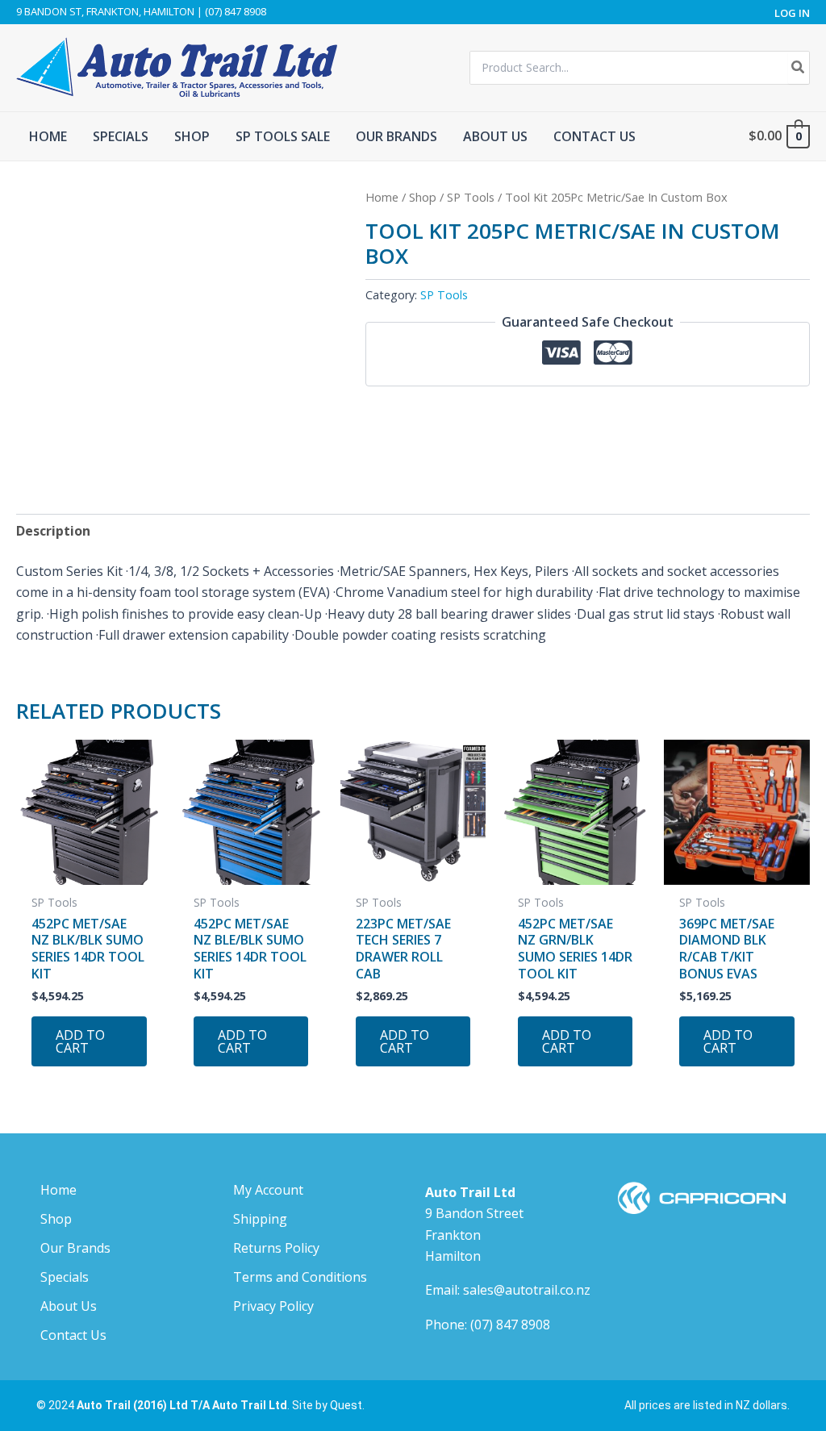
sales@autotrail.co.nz (526, 1290)
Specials (64, 1277)
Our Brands (75, 1248)
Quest (346, 1405)
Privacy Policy (273, 1306)
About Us (68, 1306)
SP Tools (470, 197)
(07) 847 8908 (510, 1324)
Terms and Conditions (300, 1277)
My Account (268, 1190)
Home (381, 197)
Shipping (260, 1219)
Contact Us (73, 1335)
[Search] (798, 68)
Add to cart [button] (80, 1041)
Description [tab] (53, 531)
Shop (422, 197)
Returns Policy (276, 1248)
